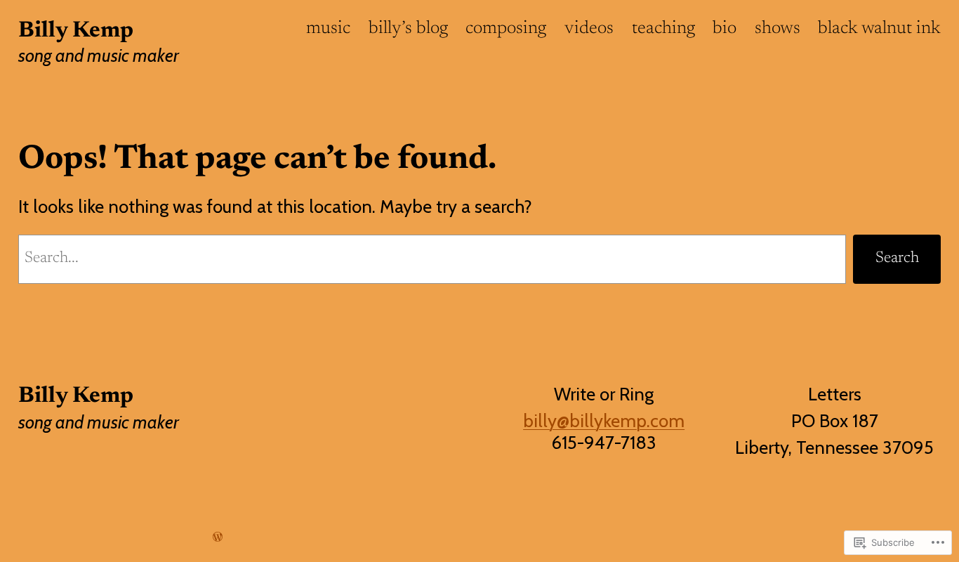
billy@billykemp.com (603, 420)
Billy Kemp (75, 31)
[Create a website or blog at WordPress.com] (218, 537)
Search (897, 258)
